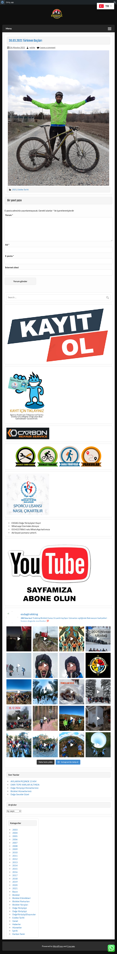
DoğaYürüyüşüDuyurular (24, 914)
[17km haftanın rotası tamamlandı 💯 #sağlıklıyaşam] (45, 691)
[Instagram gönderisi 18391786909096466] (71, 665)
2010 (15, 852)
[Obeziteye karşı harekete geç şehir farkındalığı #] (71, 638)
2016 (15, 872)
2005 (15, 836)
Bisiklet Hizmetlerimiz (21, 791)
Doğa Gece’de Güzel (20, 794)
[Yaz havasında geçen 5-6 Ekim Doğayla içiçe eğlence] (45, 744)
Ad (7, 245)
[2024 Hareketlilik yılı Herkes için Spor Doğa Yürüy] (98, 744)
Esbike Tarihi (23, 189)
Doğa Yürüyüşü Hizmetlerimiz (25, 788)
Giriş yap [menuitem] (10, 2)
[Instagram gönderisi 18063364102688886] (98, 718)
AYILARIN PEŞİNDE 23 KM (23, 781)
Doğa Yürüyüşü (19, 908)
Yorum (9, 215)
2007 (15, 842)
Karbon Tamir (18, 934)
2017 (15, 875)
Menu (9, 28)
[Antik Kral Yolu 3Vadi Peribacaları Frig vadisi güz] (98, 665)
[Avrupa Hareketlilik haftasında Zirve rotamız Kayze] (71, 744)
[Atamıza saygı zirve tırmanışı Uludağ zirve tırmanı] (71, 718)
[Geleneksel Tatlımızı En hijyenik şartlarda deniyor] (71, 691)
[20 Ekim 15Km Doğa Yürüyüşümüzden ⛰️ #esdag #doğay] (18, 744)
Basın (15, 891)
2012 (15, 859)
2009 (15, 849)
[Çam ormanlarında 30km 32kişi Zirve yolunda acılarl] (45, 718)
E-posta (9, 256)
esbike (32, 47)
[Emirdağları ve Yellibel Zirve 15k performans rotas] (45, 638)
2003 (15, 829)
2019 (15, 881)
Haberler (16, 924)
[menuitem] (2, 2)
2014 (15, 865)
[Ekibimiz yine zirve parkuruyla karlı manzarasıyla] (98, 691)
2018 (15, 878)
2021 (14, 189)
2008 (15, 846)
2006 (15, 839)
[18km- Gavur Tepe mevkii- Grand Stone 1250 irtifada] (18, 718)
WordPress (58, 946)
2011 (15, 855)
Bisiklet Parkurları (21, 901)
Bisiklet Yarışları (20, 904)
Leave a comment (47, 47)
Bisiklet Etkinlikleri (21, 898)
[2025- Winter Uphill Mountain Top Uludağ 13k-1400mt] (98, 638)
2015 (15, 868)
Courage (71, 946)
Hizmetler (17, 927)
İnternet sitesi (12, 267)
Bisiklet (16, 895)
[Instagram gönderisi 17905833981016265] (45, 665)
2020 (15, 885)
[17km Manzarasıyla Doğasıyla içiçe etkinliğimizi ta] (18, 691)
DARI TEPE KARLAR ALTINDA (25, 784)
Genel (15, 921)
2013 (15, 862)
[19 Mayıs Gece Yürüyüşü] (18, 638)
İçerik (15, 930)
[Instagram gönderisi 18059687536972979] (18, 665)
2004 (15, 833)
